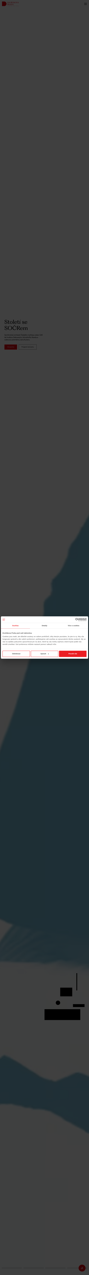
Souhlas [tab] (15, 626)
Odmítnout (16, 654)
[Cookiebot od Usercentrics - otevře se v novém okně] (77, 619)
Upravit (43, 654)
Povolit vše (72, 654)
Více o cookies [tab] (73, 626)
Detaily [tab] (44, 626)
